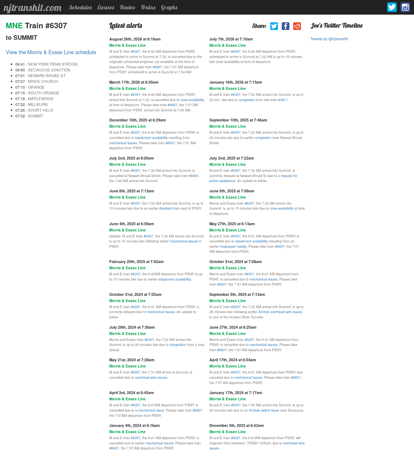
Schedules (80, 7)
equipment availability (151, 137)
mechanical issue (151, 410)
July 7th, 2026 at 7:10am (231, 39)
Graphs (169, 7)
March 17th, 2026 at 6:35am (133, 82)
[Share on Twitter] (274, 26)
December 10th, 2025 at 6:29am (137, 120)
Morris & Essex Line (127, 45)
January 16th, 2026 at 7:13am (235, 82)
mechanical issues (123, 142)
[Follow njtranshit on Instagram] (405, 7)
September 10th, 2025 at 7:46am (238, 120)
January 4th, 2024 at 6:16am (134, 425)
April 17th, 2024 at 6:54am (232, 359)
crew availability (192, 99)
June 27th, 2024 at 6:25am (232, 327)
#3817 (283, 99)
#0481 (194, 175)
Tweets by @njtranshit (329, 38)
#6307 (135, 51)
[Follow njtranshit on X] (392, 7)
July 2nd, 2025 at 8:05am (131, 158)
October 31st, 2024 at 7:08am (235, 261)
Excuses (106, 7)
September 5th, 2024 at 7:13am (237, 294)
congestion (247, 99)
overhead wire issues (151, 377)
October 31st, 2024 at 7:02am (135, 294)
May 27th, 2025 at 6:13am (232, 223)
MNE (15, 25)
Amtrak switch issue (264, 410)
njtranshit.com (32, 7)
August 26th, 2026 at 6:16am (135, 39)
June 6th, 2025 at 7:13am (131, 191)
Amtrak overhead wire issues (280, 311)
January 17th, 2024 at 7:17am (235, 392)
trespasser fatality (233, 246)
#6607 (157, 66)
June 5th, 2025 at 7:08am (231, 191)
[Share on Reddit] (297, 26)
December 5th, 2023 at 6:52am (236, 425)
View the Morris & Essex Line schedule (51, 52)
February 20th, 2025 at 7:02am (136, 261)
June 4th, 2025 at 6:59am (131, 223)
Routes (127, 7)
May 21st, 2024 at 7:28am (131, 359)
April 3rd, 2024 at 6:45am (131, 392)
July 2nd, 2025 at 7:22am (231, 158)
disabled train (169, 208)
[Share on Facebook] (285, 26)
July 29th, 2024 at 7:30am (132, 327)
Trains (148, 7)
